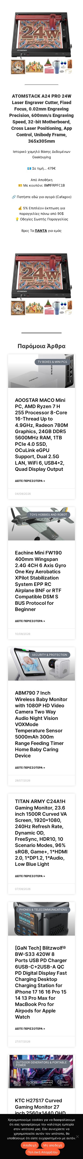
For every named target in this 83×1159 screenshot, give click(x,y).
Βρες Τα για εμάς (41, 231)
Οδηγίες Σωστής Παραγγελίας (44, 219)
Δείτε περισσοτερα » (30, 481)
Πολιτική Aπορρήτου (43, 1152)
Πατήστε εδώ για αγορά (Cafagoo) (44, 197)
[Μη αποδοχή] (77, 1136)
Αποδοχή (29, 1145)
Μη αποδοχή (52, 1145)
